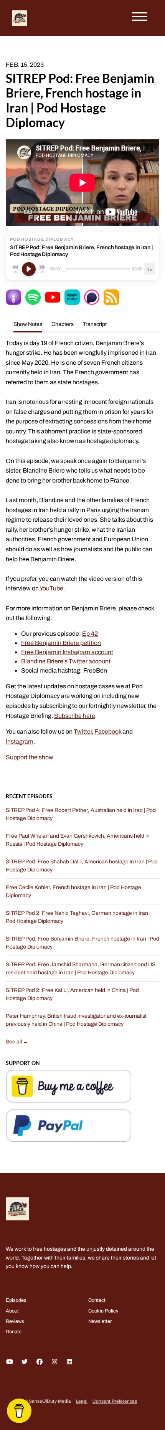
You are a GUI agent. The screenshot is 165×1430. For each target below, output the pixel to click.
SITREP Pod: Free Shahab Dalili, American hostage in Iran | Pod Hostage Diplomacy (82, 866)
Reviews (15, 1321)
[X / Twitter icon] (24, 1362)
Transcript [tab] (95, 324)
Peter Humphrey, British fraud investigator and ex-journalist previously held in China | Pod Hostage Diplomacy (76, 1020)
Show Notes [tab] (27, 324)
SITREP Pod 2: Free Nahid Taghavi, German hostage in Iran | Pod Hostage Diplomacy (78, 917)
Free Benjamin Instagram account (67, 652)
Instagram (19, 741)
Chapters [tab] (62, 324)
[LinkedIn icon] (69, 1362)
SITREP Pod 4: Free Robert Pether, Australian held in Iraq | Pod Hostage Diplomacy (81, 814)
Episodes (16, 1300)
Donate (13, 1331)
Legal (81, 1401)
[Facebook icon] (39, 1362)
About (12, 1311)
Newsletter (100, 1321)
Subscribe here (74, 716)
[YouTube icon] (9, 1362)
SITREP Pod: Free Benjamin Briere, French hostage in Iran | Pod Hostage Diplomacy (82, 943)
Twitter (83, 731)
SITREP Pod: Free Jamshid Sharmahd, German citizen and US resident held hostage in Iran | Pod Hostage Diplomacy (80, 968)
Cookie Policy (103, 1311)
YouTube (51, 588)
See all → (17, 1042)
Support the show (29, 757)
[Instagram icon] (54, 1362)
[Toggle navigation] (139, 18)
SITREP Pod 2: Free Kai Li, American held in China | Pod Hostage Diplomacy (72, 994)
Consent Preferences (114, 1401)
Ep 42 (90, 633)
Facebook (107, 731)
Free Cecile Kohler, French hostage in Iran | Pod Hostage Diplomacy (73, 891)
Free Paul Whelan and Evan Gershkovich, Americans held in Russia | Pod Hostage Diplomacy (78, 840)
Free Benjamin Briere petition (61, 643)
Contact (97, 1300)
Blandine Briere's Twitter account (66, 661)
